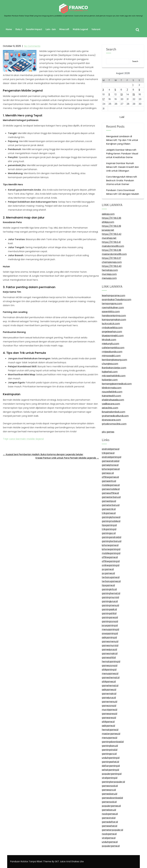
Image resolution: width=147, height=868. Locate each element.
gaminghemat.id (111, 593)
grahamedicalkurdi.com (115, 415)
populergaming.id (111, 773)
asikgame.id (108, 725)
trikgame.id (108, 453)
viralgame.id (108, 838)
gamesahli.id (109, 657)
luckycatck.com (111, 323)
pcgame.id (108, 569)
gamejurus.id (109, 697)
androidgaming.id (111, 457)
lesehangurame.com (113, 295)
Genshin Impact (34, 29)
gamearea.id (109, 717)
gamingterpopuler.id (113, 781)
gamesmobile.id (111, 489)
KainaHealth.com (111, 395)
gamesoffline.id (110, 493)
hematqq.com (110, 270)
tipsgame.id (108, 585)
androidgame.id (110, 449)
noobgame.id (109, 833)
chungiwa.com (110, 363)
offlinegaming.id (111, 561)
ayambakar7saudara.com (116, 299)
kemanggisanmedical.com (117, 383)
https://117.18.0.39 (111, 226)
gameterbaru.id (110, 505)
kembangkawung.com (114, 359)
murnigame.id (109, 709)
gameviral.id (108, 817)
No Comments (32, 46)
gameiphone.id (110, 465)
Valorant (96, 29)
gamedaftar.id (110, 821)
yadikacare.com (111, 403)
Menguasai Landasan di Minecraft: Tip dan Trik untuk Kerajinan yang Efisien (122, 140)
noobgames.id (110, 813)
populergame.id (111, 846)
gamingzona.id (110, 621)
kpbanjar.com (110, 379)
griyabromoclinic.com (114, 423)
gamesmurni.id (110, 645)
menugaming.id (110, 629)
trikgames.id (109, 513)
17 (103, 99)
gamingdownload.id (113, 741)
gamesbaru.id (109, 793)
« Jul (121, 116)
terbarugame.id (110, 577)
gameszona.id (109, 665)
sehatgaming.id (110, 769)
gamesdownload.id (112, 797)
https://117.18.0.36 (111, 218)
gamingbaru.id (110, 745)
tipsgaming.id (109, 525)
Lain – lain (51, 29)
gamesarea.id (109, 713)
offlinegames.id (110, 477)
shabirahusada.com (113, 399)
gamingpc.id (109, 533)
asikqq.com (108, 214)
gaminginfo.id (109, 589)
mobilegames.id (111, 485)
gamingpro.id (109, 753)
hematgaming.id (111, 661)
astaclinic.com (110, 407)
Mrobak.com (109, 339)
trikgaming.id (109, 529)
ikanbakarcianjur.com (114, 367)
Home (9, 29)
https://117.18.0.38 (111, 250)
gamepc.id (108, 473)
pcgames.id (108, 573)
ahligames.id (109, 681)
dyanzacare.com (111, 419)
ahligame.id (108, 721)
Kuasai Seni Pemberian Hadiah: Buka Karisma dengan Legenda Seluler (43, 454)
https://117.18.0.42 (111, 234)
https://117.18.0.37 (111, 258)
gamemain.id (109, 693)
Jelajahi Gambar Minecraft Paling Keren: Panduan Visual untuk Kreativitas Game (122, 153)
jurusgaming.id (110, 625)
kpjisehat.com (110, 371)
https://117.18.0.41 (111, 242)
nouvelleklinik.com (112, 391)
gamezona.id (109, 705)
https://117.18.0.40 (111, 266)
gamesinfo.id (109, 481)
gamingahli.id (109, 613)
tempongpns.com (112, 303)
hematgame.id (110, 729)
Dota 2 (19, 29)
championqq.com (112, 262)
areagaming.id (110, 633)
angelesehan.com (112, 331)
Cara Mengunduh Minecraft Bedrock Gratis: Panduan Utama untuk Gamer (121, 180)
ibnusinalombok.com (113, 411)
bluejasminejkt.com (113, 335)
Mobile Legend (80, 29)
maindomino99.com (113, 246)
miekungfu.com (110, 343)
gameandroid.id (110, 461)
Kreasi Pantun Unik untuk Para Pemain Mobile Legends (67, 457)
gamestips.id (109, 501)
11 (109, 94)
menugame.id (109, 737)
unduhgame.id (110, 842)
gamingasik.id (109, 609)
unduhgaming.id (110, 757)
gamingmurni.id (110, 597)
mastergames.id (111, 733)
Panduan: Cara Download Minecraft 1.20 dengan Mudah (122, 192)
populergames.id (111, 805)
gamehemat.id (110, 685)
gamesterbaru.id (111, 497)
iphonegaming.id (111, 549)
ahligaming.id (109, 669)
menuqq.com (109, 278)
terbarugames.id (111, 581)
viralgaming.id (109, 777)
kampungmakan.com (114, 319)
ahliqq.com (108, 222)
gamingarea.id (110, 617)
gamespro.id (109, 789)
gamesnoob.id (110, 785)
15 (134, 94)
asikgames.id (109, 689)
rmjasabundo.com (112, 351)
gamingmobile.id (111, 521)
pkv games (108, 431)
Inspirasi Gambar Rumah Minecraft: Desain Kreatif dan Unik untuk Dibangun (122, 167)
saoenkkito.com (111, 311)
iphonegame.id (110, 545)
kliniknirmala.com (111, 387)
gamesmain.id (109, 653)
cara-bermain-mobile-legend (26, 438)
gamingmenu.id (110, 605)
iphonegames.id (111, 469)
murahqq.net (109, 238)
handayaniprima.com (114, 315)
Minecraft (64, 29)
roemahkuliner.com (113, 307)
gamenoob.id (109, 801)
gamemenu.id (109, 701)
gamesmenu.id (110, 641)
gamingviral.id (109, 749)
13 (122, 94)
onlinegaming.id (110, 565)
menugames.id (110, 673)
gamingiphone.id (111, 517)
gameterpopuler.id (112, 829)
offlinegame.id (110, 557)
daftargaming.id (111, 765)
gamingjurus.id (110, 601)
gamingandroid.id (111, 537)
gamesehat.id (109, 825)
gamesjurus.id (109, 649)
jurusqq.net (108, 230)
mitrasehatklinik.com (113, 375)
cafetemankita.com (113, 347)
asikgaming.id (109, 637)
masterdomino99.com (114, 254)
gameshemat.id (110, 677)
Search (111, 49)
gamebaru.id (109, 809)
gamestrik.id (109, 509)
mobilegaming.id (111, 553)
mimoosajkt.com (111, 355)
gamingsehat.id (110, 761)
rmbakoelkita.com (112, 327)
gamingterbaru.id (111, 541)
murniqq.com (109, 274)
